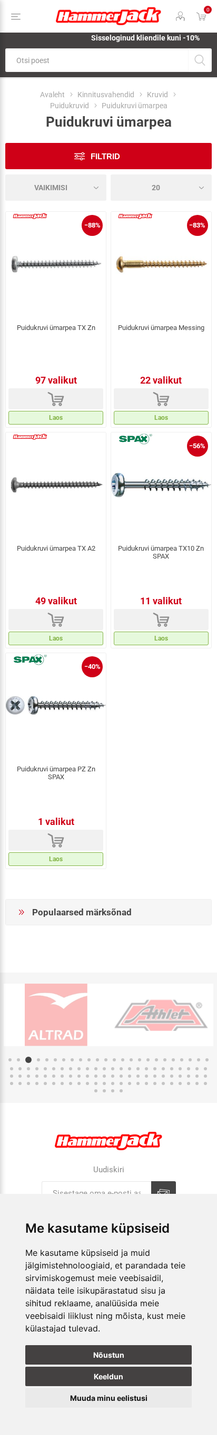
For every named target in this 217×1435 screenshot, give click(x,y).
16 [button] (139, 1059)
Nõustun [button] (108, 1354)
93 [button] (180, 1083)
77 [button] (45, 1083)
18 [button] (156, 1059)
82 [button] (87, 1083)
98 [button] (104, 1090)
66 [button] (154, 1076)
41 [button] (146, 1068)
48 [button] (205, 1068)
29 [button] (45, 1068)
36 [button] (104, 1068)
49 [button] (11, 1076)
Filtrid (105, 156)
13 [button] (114, 1059)
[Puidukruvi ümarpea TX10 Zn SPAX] (161, 485)
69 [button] (180, 1076)
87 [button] (129, 1083)
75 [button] (28, 1083)
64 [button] (138, 1076)
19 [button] (164, 1059)
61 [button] (112, 1076)
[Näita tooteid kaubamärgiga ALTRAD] (56, 1015)
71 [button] (197, 1076)
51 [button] (28, 1076)
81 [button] (79, 1083)
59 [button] (95, 1076)
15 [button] (131, 1059)
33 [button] (79, 1068)
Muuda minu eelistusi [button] (108, 1397)
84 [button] (104, 1083)
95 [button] (197, 1083)
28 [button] (36, 1068)
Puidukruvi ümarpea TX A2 (56, 548)
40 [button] (138, 1068)
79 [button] (62, 1083)
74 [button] (20, 1083)
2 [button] (18, 1059)
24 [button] (207, 1059)
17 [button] (148, 1059)
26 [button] (20, 1068)
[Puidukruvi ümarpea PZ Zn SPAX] (56, 705)
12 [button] (105, 1059)
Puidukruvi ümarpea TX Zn (56, 328)
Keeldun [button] (108, 1376)
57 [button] (79, 1076)
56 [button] (70, 1076)
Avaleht (52, 94)
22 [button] (190, 1059)
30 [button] (53, 1068)
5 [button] (46, 1059)
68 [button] (171, 1076)
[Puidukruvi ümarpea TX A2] (56, 485)
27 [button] (28, 1068)
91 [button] (163, 1083)
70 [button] (188, 1076)
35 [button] (95, 1068)
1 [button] (10, 1059)
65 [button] (146, 1076)
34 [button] (87, 1068)
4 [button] (38, 1059)
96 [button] (205, 1083)
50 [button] (20, 1076)
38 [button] (121, 1068)
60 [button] (104, 1076)
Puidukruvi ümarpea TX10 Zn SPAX (161, 552)
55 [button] (62, 1076)
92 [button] (171, 1083)
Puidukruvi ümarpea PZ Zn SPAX (56, 773)
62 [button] (121, 1076)
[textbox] (96, 60)
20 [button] (173, 1059)
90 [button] (154, 1083)
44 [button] (171, 1068)
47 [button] (197, 1068)
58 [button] (87, 1076)
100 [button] (121, 1090)
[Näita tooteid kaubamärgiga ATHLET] (161, 1015)
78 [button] (53, 1083)
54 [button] (53, 1076)
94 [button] (188, 1083)
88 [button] (138, 1083)
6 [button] (55, 1059)
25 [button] (11, 1068)
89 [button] (146, 1083)
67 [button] (163, 1076)
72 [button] (205, 1076)
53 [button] (45, 1076)
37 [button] (112, 1068)
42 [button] (154, 1068)
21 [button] (181, 1059)
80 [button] (70, 1083)
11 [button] (97, 1059)
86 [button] (121, 1083)
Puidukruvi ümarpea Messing (161, 328)
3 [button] (28, 1060)
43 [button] (163, 1068)
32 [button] (70, 1068)
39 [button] (129, 1068)
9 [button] (80, 1059)
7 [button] (63, 1059)
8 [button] (72, 1059)
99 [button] (112, 1090)
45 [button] (180, 1068)
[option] (56, 1015)
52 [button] (36, 1076)
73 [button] (11, 1083)
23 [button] (198, 1059)
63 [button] (129, 1076)
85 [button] (112, 1083)
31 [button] (62, 1068)
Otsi (200, 60)
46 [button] (188, 1068)
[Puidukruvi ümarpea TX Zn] (56, 264)
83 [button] (95, 1083)
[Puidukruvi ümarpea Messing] (161, 264)
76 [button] (36, 1083)
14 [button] (122, 1059)
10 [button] (89, 1059)
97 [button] (95, 1090)
